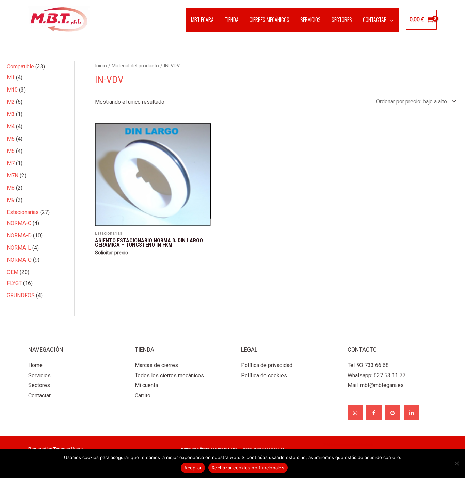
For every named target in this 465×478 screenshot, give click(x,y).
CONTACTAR (375, 20)
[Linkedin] (411, 412)
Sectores (39, 385)
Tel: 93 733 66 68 (368, 365)
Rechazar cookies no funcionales (248, 468)
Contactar (39, 395)
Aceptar (193, 468)
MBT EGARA (202, 20)
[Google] (392, 412)
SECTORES (342, 20)
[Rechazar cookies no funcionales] (456, 463)
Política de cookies (264, 375)
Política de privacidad (266, 365)
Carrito (142, 395)
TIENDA (232, 20)
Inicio (101, 66)
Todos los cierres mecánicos (169, 375)
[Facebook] (374, 412)
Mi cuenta (146, 385)
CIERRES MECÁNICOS (269, 20)
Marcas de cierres (156, 365)
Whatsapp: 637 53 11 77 (376, 375)
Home (35, 365)
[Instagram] (355, 412)
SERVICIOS (310, 20)
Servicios (39, 375)
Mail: (376, 385)
